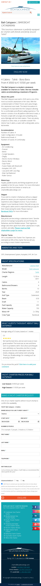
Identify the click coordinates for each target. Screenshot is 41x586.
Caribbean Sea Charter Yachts (13, 513)
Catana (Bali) (34, 266)
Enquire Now (20, 72)
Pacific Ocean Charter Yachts (12, 521)
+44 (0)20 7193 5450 (23, 567)
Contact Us (5, 2)
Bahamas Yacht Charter (13, 534)
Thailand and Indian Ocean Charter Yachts (13, 525)
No (23, 480)
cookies (18, 584)
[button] (3, 50)
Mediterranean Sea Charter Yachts (12, 517)
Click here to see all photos (20, 66)
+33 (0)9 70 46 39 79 (25, 569)
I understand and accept (27, 584)
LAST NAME (5, 442)
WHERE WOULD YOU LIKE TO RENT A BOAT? (15, 410)
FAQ (31, 578)
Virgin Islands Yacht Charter (12, 531)
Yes (17, 480)
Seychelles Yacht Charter (13, 536)
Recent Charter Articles (13, 528)
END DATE (24, 418)
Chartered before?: (7, 480)
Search (30, 12)
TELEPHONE (5, 458)
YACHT (3, 407)
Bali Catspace (34, 269)
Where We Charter (11, 538)
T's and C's (26, 578)
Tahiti (37, 272)
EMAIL (3, 450)
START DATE (5, 418)
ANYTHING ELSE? (6, 466)
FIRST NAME (5, 434)
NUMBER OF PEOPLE (7, 426)
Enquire (34, 2)
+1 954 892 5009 (25, 572)
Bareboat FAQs (7, 211)
